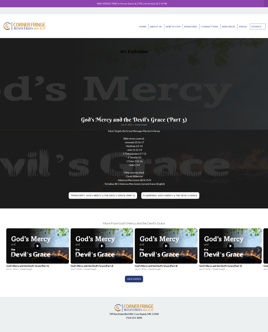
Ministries (191, 26)
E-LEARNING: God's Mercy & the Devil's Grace (170, 195)
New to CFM (173, 26)
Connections (210, 26)
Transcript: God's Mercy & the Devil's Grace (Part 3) (103, 195)
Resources (228, 26)
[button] (258, 250)
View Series (134, 279)
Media (243, 26)
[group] (37, 250)
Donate (256, 26)
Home (143, 26)
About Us (156, 26)
